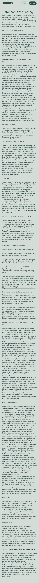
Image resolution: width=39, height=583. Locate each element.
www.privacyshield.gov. (23, 518)
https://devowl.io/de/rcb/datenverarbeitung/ (18, 288)
